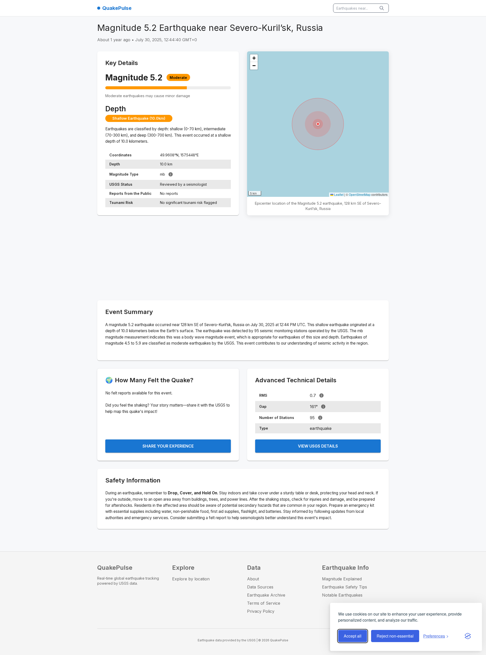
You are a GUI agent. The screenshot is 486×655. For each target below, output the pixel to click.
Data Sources (260, 586)
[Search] (382, 8)
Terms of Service (263, 603)
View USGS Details (318, 446)
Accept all (352, 636)
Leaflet (338, 194)
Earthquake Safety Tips (344, 586)
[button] (318, 124)
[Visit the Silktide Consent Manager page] (468, 636)
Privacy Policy (260, 611)
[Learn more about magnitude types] (170, 174)
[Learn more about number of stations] (320, 417)
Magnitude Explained (342, 578)
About (253, 578)
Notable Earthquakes (342, 595)
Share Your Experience (168, 446)
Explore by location (191, 578)
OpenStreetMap (360, 194)
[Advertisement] (243, 258)
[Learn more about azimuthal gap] (323, 406)
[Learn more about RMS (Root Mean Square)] (321, 395)
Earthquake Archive (266, 595)
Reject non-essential (395, 636)
